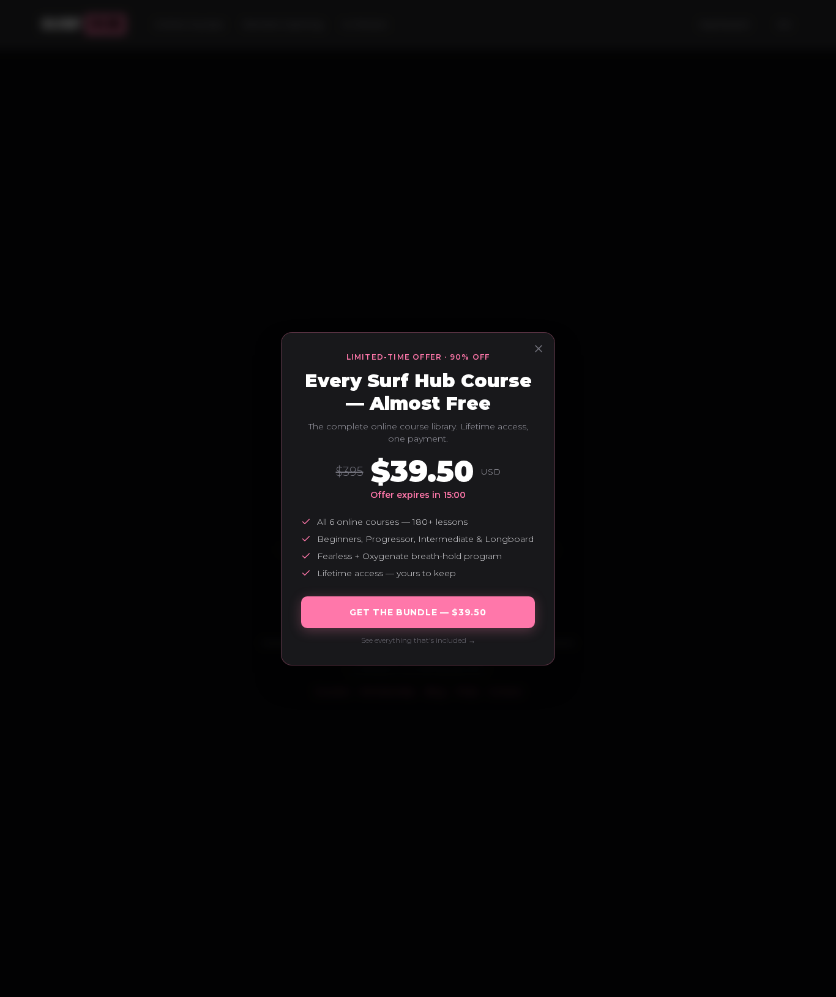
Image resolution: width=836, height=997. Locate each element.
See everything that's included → (418, 640)
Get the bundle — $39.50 (417, 612)
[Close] (538, 349)
